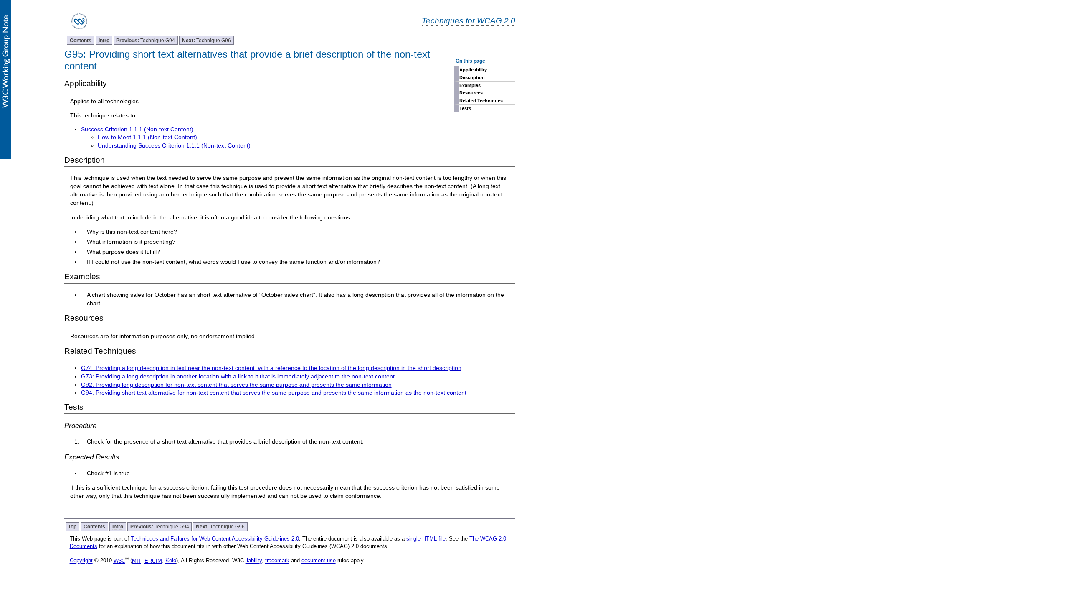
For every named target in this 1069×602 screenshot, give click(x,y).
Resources (471, 92)
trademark (277, 561)
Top (72, 526)
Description (472, 77)
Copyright (81, 561)
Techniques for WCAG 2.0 (468, 20)
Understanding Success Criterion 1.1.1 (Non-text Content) (174, 145)
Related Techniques (481, 100)
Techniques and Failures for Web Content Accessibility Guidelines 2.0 (215, 539)
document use (318, 561)
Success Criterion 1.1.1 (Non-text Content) (137, 129)
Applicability (473, 69)
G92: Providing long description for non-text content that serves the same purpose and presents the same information (236, 384)
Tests (465, 108)
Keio (170, 561)
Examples (470, 85)
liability (254, 561)
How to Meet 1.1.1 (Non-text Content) (147, 137)
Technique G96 (206, 40)
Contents (80, 40)
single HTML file (426, 539)
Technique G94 (145, 40)
